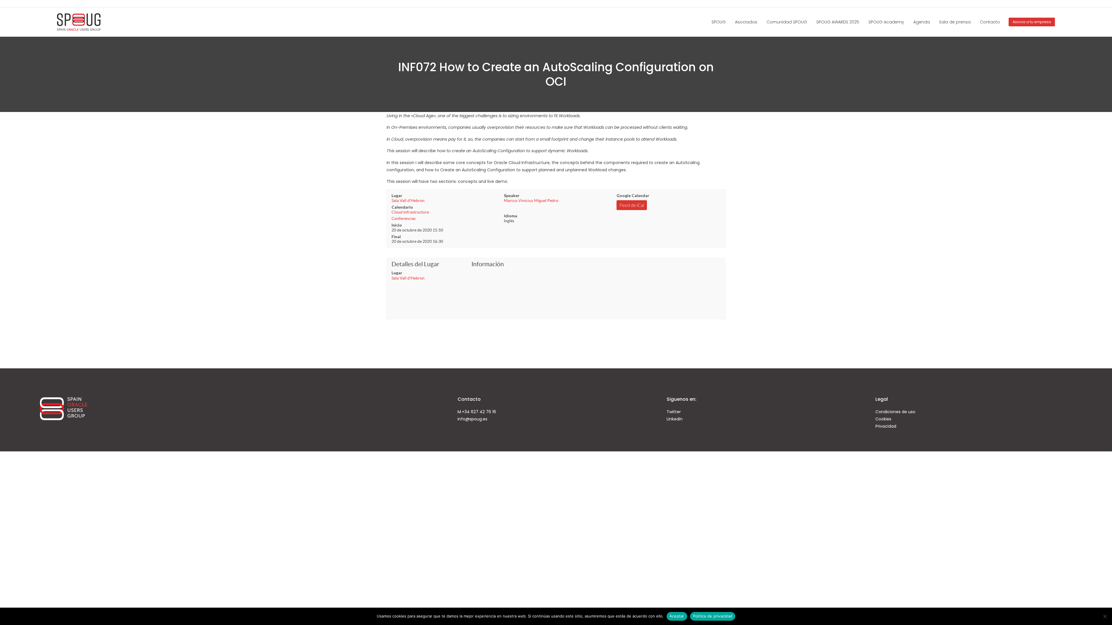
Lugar (397, 195)
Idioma (510, 215)
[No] (1105, 616)
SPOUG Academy (886, 22)
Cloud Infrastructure (410, 212)
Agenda (921, 22)
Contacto (990, 22)
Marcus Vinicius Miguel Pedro (531, 200)
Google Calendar (633, 195)
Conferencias (404, 218)
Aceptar (677, 616)
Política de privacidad (713, 616)
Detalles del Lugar (415, 264)
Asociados (746, 22)
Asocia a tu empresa (1032, 21)
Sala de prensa (955, 22)
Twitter (674, 412)
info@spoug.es (472, 419)
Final (396, 236)
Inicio (397, 225)
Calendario (402, 207)
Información (487, 264)
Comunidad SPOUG (787, 22)
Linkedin (675, 419)
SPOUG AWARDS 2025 (837, 22)
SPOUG (719, 22)
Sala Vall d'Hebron (408, 200)
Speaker (512, 195)
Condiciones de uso (895, 412)
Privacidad (885, 426)
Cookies (883, 419)
